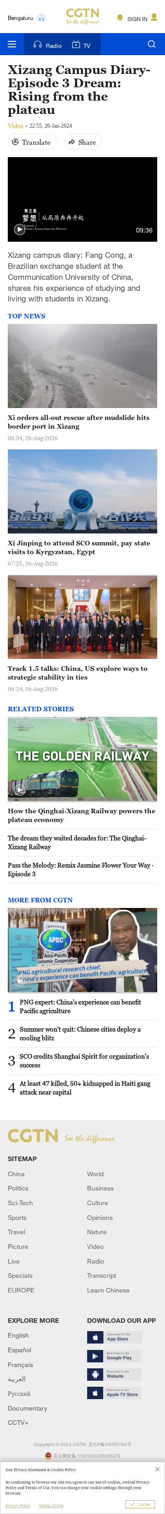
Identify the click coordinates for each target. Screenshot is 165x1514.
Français (20, 1364)
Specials (20, 1275)
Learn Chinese (108, 1290)
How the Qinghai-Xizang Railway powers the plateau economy (81, 815)
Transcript (101, 1275)
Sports (17, 1217)
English (18, 1335)
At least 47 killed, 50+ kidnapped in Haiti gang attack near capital (85, 1087)
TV (86, 45)
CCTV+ (18, 1422)
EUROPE (21, 1290)
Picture (18, 1246)
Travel (16, 1232)
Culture (97, 1203)
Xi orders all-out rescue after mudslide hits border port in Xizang (78, 422)
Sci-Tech (20, 1203)
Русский (19, 1393)
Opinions (100, 1217)
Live (14, 1261)
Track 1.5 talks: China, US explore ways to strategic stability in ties (78, 672)
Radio (53, 45)
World (95, 1174)
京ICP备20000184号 (110, 1444)
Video (95, 1246)
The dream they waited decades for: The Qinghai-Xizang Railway (77, 842)
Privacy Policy (18, 1505)
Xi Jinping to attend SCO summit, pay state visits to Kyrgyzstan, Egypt (79, 547)
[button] (19, 229)
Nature (97, 1232)
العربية (17, 1379)
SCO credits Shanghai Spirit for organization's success (84, 1060)
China (16, 1174)
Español (19, 1350)
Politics (18, 1188)
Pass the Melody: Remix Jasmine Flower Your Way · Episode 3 (81, 869)
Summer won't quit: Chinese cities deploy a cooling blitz (80, 1033)
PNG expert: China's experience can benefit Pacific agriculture (80, 1006)
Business (100, 1188)
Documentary (27, 1408)
